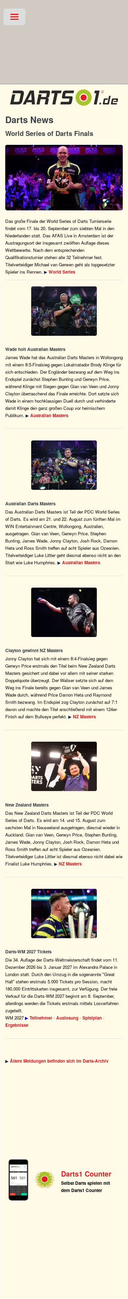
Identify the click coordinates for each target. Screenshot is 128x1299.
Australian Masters (49, 415)
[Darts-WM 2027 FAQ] (64, 913)
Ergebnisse (16, 1025)
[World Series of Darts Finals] (64, 177)
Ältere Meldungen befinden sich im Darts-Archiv (59, 1061)
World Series (62, 272)
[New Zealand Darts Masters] (64, 612)
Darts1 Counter (86, 1174)
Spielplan (92, 1018)
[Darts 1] (64, 107)
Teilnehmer (41, 1018)
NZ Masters (84, 716)
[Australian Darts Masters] (64, 311)
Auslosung (67, 1018)
